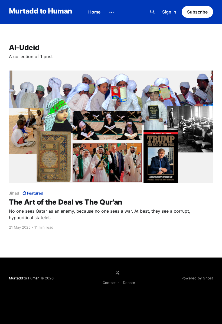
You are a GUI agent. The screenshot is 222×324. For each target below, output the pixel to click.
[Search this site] (152, 12)
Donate (129, 282)
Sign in (169, 12)
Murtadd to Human (40, 11)
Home (94, 12)
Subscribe (197, 12)
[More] (111, 12)
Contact (109, 282)
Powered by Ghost (197, 278)
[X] (117, 272)
